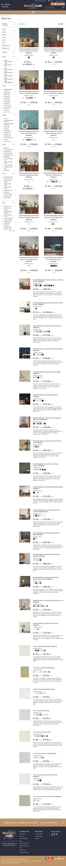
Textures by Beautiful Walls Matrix (44, 668)
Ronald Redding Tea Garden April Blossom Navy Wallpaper (48, 349)
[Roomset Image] (29, 37)
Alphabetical (22, 24)
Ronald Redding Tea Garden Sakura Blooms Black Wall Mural (46, 533)
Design (4, 34)
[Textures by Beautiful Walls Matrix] (24, 672)
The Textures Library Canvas (42, 732)
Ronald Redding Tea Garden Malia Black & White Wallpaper (48, 487)
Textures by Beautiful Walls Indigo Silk (45, 646)
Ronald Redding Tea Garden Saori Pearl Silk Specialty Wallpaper (46, 555)
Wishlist (37, 838)
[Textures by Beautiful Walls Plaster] (24, 693)
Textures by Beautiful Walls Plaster (44, 689)
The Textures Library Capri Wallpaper (45, 753)
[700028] (24, 714)
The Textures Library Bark (41, 710)
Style (3, 43)
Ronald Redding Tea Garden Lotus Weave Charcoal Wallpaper (46, 464)
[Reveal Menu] (33, 12)
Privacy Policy (22, 850)
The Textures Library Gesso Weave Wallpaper (47, 796)
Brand (4, 29)
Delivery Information (24, 843)
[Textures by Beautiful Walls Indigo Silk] (24, 650)
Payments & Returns (23, 845)
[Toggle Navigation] (33, 12)
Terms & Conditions (23, 852)
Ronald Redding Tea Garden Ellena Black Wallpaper (45, 395)
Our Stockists (22, 834)
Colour (4, 32)
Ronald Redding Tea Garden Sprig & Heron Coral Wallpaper (48, 601)
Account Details (38, 836)
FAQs (20, 840)
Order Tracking (38, 834)
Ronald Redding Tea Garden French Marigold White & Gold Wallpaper (47, 418)
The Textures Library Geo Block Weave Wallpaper (45, 775)
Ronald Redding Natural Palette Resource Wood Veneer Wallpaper (48, 280)
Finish (4, 37)
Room (4, 40)
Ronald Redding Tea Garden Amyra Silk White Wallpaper (47, 326)
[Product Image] (24, 757)
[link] (52, 834)
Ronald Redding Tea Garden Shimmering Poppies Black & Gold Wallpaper (45, 578)
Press (20, 847)
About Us (21, 836)
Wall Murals (5, 45)
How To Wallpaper (23, 838)
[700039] (24, 736)
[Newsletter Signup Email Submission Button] (63, 822)
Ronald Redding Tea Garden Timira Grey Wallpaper (45, 624)
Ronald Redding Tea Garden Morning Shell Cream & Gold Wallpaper (46, 510)
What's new (5, 48)
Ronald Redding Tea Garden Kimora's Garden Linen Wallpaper (47, 441)
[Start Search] (63, 7)
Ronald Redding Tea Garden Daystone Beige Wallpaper (47, 372)
